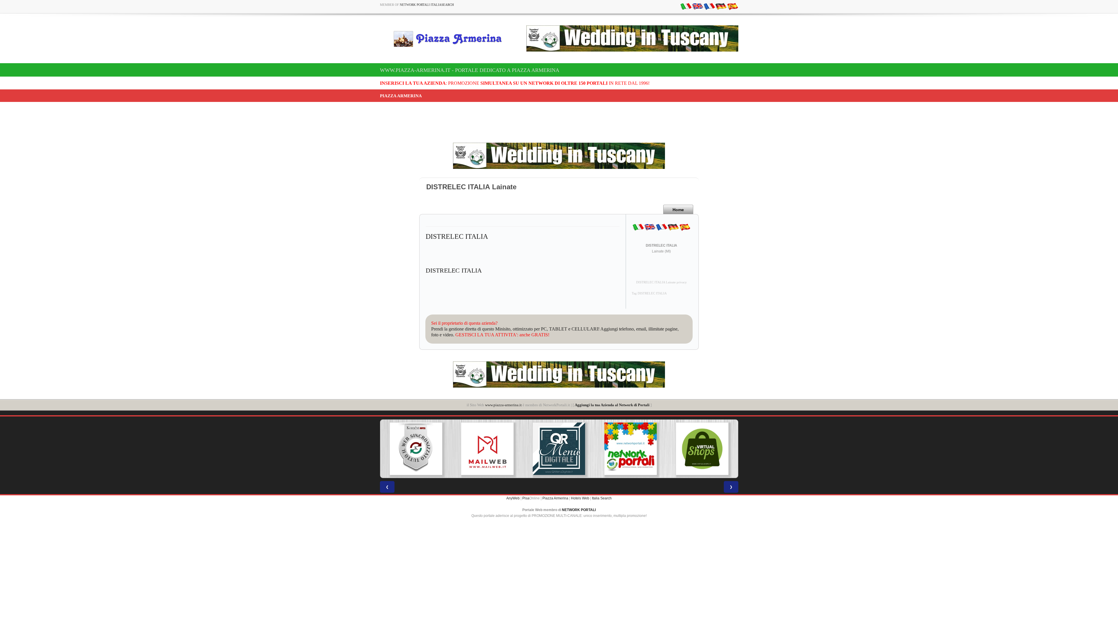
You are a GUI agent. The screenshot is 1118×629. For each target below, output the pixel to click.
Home (678, 209)
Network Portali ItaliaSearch (427, 4)
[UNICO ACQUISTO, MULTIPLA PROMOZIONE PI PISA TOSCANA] (630, 449)
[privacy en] (697, 6)
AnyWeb (513, 498)
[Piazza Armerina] (450, 39)
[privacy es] (732, 6)
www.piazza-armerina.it (503, 405)
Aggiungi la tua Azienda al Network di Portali (612, 405)
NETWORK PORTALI (579, 510)
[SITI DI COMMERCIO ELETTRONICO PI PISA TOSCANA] (702, 449)
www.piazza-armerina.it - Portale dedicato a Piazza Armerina (469, 70)
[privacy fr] (709, 6)
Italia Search (602, 498)
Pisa (525, 498)
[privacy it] (686, 6)
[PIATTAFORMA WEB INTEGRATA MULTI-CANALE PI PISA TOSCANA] (416, 449)
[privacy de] (721, 6)
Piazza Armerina (555, 498)
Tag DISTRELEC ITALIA (649, 293)
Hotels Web (580, 498)
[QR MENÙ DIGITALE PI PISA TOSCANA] (559, 449)
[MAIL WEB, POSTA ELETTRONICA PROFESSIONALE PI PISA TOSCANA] (487, 449)
